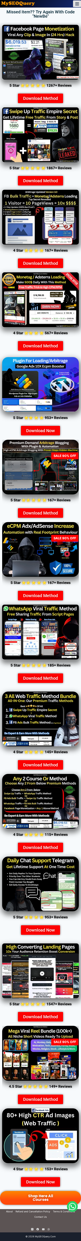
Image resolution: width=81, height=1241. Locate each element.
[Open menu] (77, 3)
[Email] (43, 1229)
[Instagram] (32, 1229)
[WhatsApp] (48, 1229)
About (9, 1211)
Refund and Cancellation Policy (33, 1211)
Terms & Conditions (64, 1211)
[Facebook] (37, 1229)
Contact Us (40, 1216)
